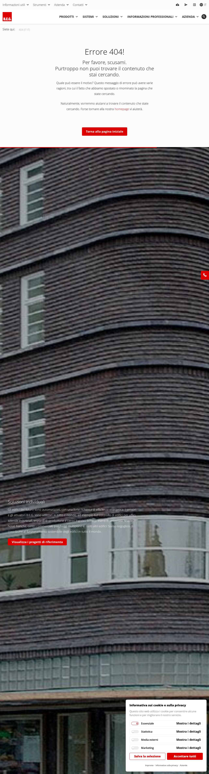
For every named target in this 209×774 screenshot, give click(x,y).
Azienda (183, 765)
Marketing (147, 748)
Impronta (149, 765)
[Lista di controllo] (194, 4)
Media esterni (149, 740)
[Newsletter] (186, 4)
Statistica (146, 731)
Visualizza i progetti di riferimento (37, 542)
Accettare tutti (185, 756)
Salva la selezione (147, 756)
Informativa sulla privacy (167, 765)
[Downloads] (177, 4)
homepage (122, 109)
